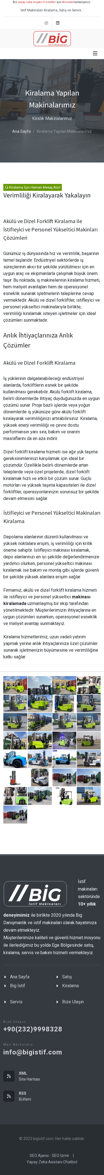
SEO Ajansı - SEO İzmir (49, 1155)
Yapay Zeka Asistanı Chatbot (52, 1162)
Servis (16, 1001)
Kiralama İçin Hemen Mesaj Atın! (34, 187)
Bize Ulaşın (73, 1001)
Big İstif (17, 985)
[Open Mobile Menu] (95, 53)
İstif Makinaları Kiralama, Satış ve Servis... (52, 10)
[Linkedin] (57, 23)
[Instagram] (46, 23)
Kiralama (70, 985)
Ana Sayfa (21, 131)
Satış (67, 976)
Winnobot (68, 2)
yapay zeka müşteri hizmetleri (37, 2)
